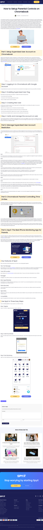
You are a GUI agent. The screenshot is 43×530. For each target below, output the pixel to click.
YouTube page (38, 182)
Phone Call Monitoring (3, 511)
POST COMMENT (5, 423)
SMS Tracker (2, 501)
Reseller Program (16, 508)
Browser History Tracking (3, 509)
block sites (4, 61)
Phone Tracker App (3, 512)
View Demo (26, 46)
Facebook (23, 163)
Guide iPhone (40, 501)
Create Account (16, 501)
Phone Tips (27, 509)
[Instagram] (42, 496)
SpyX (4, 237)
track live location (10, 273)
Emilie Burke (18, 15)
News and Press (41, 509)
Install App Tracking (3, 508)
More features (2, 513)
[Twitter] (38, 496)
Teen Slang (27, 508)
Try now (36, 1)
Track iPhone (28, 504)
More (17, 525)
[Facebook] (35, 496)
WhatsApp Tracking (3, 505)
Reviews (27, 501)
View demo (27, 485)
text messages (12, 267)
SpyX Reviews (40, 511)
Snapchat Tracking (3, 504)
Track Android (28, 505)
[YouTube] (40, 496)
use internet (18, 28)
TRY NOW (15, 46)
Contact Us (40, 508)
